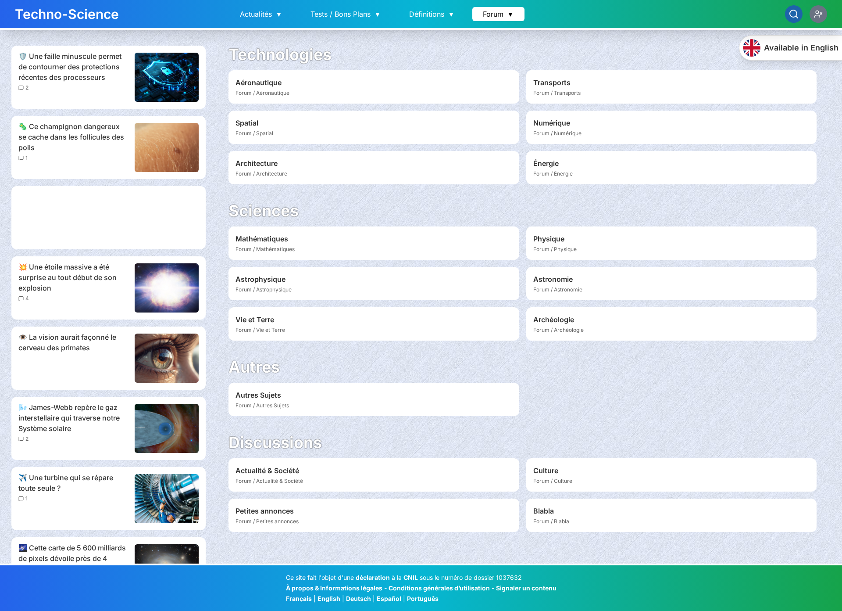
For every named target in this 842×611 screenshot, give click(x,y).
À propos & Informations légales (334, 588)
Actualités (261, 14)
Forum (498, 14)
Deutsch (358, 598)
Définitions (432, 14)
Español (389, 598)
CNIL (410, 577)
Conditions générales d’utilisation (439, 588)
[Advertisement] (108, 217)
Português (423, 598)
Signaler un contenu (526, 588)
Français (299, 598)
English (329, 598)
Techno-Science (67, 14)
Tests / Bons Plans (345, 14)
